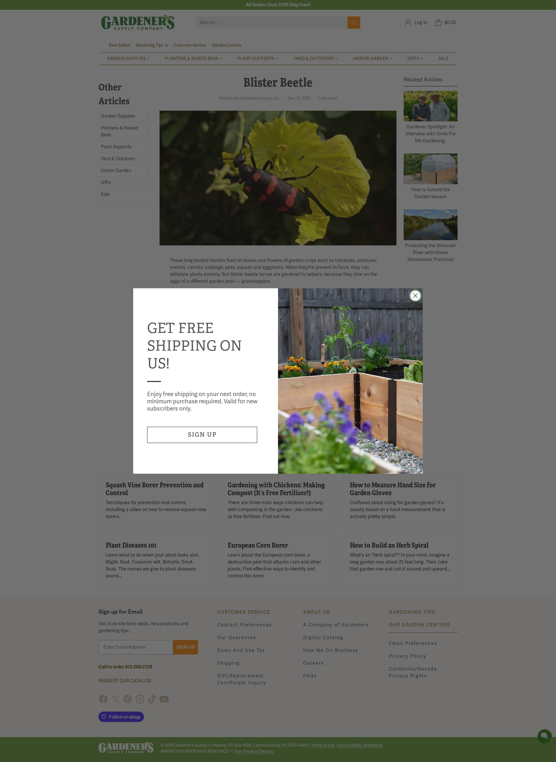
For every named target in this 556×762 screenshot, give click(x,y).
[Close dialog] (415, 296)
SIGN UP (202, 434)
